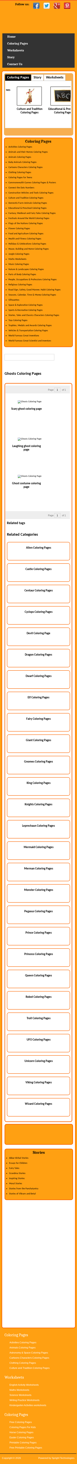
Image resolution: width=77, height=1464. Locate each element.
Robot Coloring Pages (39, 997)
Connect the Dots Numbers (21, 188)
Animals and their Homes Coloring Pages (28, 152)
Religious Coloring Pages (20, 285)
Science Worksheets (20, 1395)
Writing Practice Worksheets (24, 1400)
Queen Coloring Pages (38, 975)
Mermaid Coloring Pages (39, 847)
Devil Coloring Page (38, 633)
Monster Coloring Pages (38, 890)
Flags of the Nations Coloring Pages (25, 223)
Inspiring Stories (17, 1178)
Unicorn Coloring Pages (38, 1061)
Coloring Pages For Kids (22, 1427)
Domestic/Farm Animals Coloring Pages (27, 203)
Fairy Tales (14, 1168)
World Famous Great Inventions (23, 336)
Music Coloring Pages (18, 264)
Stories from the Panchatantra (23, 1189)
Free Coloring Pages (20, 1422)
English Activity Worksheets (24, 1385)
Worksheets (15, 50)
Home (38, 22)
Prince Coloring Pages (38, 932)
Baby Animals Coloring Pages (22, 162)
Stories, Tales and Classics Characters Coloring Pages (33, 315)
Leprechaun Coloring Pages (38, 826)
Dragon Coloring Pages (38, 654)
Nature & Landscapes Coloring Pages (26, 269)
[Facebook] (36, 6)
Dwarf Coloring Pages (39, 676)
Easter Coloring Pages (21, 1437)
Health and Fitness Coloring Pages (24, 239)
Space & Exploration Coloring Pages (25, 305)
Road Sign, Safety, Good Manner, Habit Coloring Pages (34, 290)
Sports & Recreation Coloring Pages (25, 310)
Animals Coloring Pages (19, 157)
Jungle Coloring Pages (18, 254)
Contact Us (14, 64)
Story (11, 57)
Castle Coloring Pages (38, 569)
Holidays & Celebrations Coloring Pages (27, 244)
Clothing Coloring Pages (19, 172)
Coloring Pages (17, 43)
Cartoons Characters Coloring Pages (25, 167)
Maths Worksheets (17, 259)
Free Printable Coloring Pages (25, 1447)
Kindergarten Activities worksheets (27, 1405)
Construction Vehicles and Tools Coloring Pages (31, 193)
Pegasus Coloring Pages (38, 911)
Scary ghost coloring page (26, 409)
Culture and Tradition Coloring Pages (25, 198)
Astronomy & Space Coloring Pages (28, 1352)
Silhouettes (13, 300)
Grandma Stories (17, 1173)
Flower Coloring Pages (19, 228)
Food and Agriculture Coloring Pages (25, 234)
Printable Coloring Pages (23, 1442)
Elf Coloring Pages (38, 697)
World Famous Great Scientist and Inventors (29, 341)
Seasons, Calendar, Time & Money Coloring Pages (32, 295)
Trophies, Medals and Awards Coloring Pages (30, 325)
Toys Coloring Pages (17, 320)
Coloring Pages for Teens (20, 177)
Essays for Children (18, 1163)
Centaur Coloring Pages (38, 590)
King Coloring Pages (39, 783)
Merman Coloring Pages (38, 868)
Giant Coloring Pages (38, 740)
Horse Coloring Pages (21, 1432)
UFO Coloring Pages (39, 1039)
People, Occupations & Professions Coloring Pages (32, 279)
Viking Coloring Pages (38, 1082)
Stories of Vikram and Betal (22, 1194)
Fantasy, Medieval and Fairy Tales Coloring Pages (32, 213)
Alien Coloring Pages (38, 547)
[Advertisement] (41, 366)
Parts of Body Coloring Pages (22, 274)
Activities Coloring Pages (20, 147)
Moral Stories (15, 1183)
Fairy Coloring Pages (38, 719)
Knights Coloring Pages (38, 804)
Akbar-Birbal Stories (18, 1158)
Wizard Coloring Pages (38, 1104)
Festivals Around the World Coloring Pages (28, 218)
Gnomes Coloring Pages (38, 761)
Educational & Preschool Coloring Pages (27, 208)
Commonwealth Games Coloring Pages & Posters (32, 183)
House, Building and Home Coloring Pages (28, 249)
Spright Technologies (63, 1458)
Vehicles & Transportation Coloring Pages (28, 330)
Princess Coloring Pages (38, 954)
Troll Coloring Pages (39, 1018)
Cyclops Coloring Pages (39, 612)
